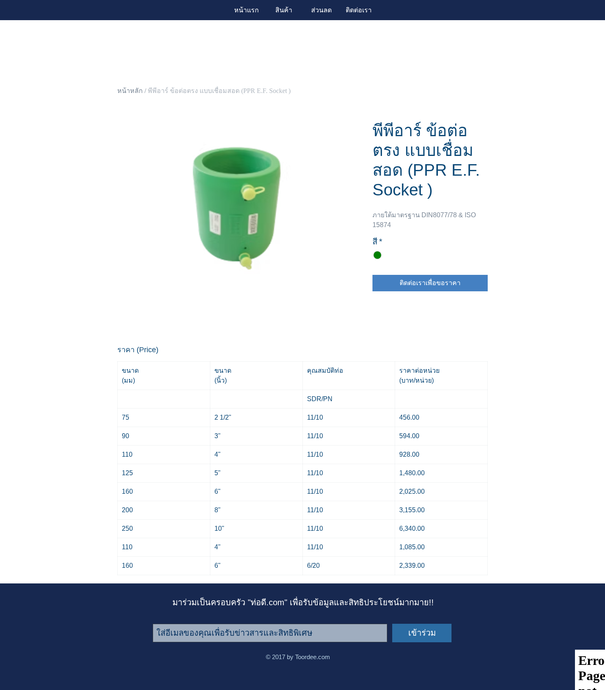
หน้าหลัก (130, 90)
